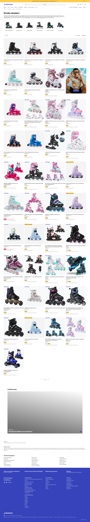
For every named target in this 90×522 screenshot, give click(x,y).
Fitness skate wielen (62, 464)
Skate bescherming (35, 460)
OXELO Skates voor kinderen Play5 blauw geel (12, 245)
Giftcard (84, 7)
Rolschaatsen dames (7, 461)
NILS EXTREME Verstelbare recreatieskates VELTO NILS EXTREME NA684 (14, 308)
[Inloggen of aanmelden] (83, 4)
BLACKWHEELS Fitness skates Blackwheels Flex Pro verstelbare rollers (13, 215)
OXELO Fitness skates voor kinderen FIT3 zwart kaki (13, 59)
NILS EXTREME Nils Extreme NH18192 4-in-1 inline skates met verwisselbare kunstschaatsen (33, 122)
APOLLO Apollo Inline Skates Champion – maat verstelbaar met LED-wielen (75, 277)
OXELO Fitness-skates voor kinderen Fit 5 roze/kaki (54, 59)
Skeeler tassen (61, 460)
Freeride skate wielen (7, 465)
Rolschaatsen (61, 457)
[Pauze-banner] (84, 1)
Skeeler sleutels (34, 461)
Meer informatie (76, 90)
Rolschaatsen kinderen (8, 457)
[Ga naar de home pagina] (8, 4)
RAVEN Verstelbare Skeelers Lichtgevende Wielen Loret (75, 122)
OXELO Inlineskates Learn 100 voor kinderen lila (75, 183)
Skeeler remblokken (62, 461)
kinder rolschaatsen (40, 17)
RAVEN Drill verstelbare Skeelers (30, 307)
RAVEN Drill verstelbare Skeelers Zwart (52, 214)
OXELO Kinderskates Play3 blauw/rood (31, 152)
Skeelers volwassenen (9, 30)
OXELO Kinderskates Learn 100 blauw (31, 339)
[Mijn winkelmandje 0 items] (85, 4)
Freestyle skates (19, 30)
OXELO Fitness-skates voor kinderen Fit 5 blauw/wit (75, 59)
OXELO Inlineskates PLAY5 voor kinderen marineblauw (14, 152)
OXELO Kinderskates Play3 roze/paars (11, 121)
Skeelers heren (34, 457)
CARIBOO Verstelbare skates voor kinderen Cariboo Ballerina (55, 90)
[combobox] (84, 35)
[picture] (14, 48)
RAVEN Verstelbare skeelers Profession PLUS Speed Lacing (75, 246)
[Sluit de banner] (85, 1)
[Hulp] (81, 4)
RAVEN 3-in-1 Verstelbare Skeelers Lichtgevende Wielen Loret (75, 340)
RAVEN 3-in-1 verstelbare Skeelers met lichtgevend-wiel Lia (55, 277)
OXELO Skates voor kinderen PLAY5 (10, 89)
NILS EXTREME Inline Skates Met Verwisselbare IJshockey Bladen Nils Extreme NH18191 (74, 308)
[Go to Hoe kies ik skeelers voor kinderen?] (80, 431)
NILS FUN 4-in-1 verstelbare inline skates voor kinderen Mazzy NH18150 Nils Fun (55, 184)
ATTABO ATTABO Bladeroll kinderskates (52, 152)
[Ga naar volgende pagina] (49, 379)
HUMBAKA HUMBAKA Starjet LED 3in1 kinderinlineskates (11, 184)
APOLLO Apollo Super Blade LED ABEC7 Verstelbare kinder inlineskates (13, 277)
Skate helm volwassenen (36, 465)
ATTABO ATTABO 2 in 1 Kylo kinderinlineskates (33, 276)
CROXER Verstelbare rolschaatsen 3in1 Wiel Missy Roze (33, 215)
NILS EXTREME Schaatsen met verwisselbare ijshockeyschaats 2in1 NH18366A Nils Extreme (53, 246)
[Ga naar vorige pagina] (41, 379)
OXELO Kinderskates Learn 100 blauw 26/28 (32, 245)
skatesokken (28, 17)
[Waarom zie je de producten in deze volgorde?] (75, 35)
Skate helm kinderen (35, 464)
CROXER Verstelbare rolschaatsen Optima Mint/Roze (55, 307)
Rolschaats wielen (7, 464)
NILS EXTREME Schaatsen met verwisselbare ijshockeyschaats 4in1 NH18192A (53, 340)
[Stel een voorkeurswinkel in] (78, 4)
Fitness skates (29, 30)
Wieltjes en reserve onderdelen (9, 460)
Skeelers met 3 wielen (50, 30)
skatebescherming (7, 17)
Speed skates (60, 30)
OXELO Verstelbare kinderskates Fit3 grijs (32, 89)
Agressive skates (40, 30)
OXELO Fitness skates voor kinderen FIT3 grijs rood (34, 59)
